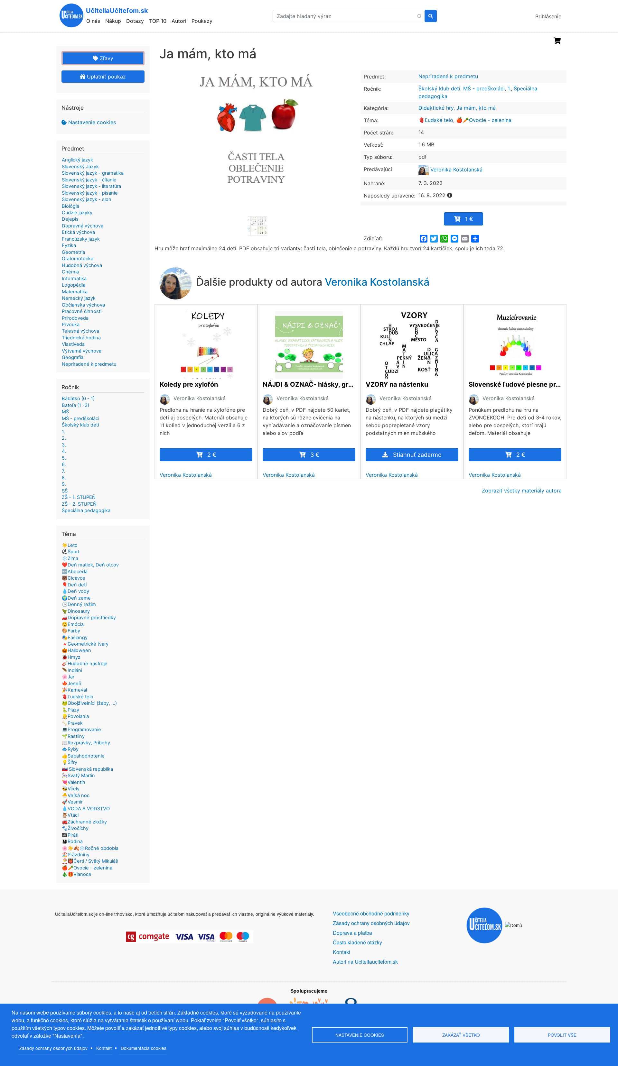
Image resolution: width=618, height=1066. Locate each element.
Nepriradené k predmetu (448, 76)
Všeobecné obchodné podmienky (371, 913)
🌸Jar (68, 677)
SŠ (65, 491)
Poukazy (202, 21)
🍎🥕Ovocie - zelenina (483, 120)
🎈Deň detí (74, 585)
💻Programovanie (81, 729)
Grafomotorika (77, 259)
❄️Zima (70, 558)
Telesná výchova (80, 331)
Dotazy (135, 21)
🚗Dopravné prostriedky (89, 617)
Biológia (70, 206)
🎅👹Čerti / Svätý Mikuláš (90, 861)
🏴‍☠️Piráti (70, 835)
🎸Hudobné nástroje (85, 663)
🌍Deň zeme (76, 598)
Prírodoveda (75, 318)
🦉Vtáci (70, 815)
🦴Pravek (72, 723)
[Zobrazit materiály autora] (165, 399)
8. (64, 478)
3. (64, 445)
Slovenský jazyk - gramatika (93, 173)
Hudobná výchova (82, 265)
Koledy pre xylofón (189, 384)
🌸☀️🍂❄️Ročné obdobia (90, 848)
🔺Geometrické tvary (85, 644)
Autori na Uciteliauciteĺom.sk (365, 961)
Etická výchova (78, 232)
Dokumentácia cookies (143, 1048)
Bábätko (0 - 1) (78, 398)
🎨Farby (71, 631)
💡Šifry (69, 762)
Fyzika (69, 245)
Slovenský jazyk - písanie (90, 193)
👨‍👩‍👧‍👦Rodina (72, 841)
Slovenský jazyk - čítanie (89, 180)
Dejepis (70, 219)
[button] (257, 143)
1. (509, 88)
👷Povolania (75, 716)
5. (64, 458)
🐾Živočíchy (75, 828)
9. (64, 484)
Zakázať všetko (461, 1035)
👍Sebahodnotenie (83, 756)
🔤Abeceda (75, 571)
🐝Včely (71, 789)
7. (63, 471)
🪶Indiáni (72, 670)
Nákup (113, 21)
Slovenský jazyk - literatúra (91, 186)
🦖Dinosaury (76, 611)
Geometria (73, 252)
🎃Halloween (76, 650)
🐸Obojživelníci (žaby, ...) (89, 703)
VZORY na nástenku (397, 384)
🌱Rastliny (73, 736)
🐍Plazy (70, 710)
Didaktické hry (436, 108)
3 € (314, 454)
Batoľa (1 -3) (75, 405)
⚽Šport (71, 552)
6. (64, 464)
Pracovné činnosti (81, 311)
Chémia (70, 272)
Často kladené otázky (357, 942)
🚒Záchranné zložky (84, 822)
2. (64, 438)
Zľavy (105, 58)
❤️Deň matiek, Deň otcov (90, 565)
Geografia (72, 357)
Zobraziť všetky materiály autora (522, 490)
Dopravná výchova (82, 226)
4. (64, 451)
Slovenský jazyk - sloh (86, 199)
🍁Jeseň (71, 683)
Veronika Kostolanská (455, 169)
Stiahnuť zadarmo (417, 454)
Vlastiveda (73, 344)
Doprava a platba (352, 932)
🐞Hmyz (71, 657)
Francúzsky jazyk (81, 239)
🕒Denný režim (79, 604)
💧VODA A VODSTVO (86, 809)
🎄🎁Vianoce (76, 874)
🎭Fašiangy (75, 637)
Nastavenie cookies (92, 122)
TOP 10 (157, 21)
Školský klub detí (439, 88)
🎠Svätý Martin (78, 775)
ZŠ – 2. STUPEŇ (79, 504)
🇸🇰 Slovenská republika (87, 769)
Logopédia (73, 285)
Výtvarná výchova (81, 351)
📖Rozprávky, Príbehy (86, 743)
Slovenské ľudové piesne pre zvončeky (515, 384)
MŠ (65, 412)
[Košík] (557, 41)
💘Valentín (73, 782)
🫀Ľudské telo (435, 120)
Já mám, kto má (476, 108)
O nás (93, 21)
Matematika (75, 292)
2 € (211, 454)
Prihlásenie (548, 16)
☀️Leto (70, 545)
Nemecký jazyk (79, 298)
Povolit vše (562, 1035)
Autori (179, 21)
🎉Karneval (74, 690)
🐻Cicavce (73, 578)
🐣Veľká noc (75, 795)
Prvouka (71, 324)
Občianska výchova (83, 305)
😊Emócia (73, 624)
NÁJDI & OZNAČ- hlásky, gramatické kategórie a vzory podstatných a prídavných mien (309, 384)
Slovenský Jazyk (80, 167)
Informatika (74, 278)
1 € (469, 219)
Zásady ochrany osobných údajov (53, 1048)
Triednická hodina (81, 338)
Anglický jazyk (77, 160)
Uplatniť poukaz (105, 76)
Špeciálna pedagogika (86, 510)
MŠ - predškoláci (484, 88)
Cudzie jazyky (77, 213)
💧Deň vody (75, 591)
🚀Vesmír (72, 802)
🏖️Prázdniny (75, 855)
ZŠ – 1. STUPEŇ (79, 497)
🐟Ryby (70, 749)
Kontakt (104, 1048)
